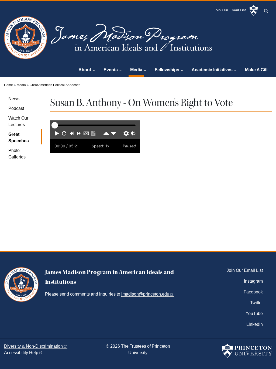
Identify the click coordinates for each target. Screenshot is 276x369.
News (13, 98)
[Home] (109, 39)
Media (137, 69)
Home (8, 85)
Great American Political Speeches (55, 85)
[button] (57, 133)
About (84, 69)
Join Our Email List (230, 10)
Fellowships (167, 69)
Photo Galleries (17, 153)
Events (111, 69)
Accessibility (21, 352)
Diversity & (33, 346)
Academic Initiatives (212, 69)
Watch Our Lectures (18, 121)
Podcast (16, 108)
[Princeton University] (254, 10)
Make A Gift (256, 69)
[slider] (54, 125)
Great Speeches (25, 137)
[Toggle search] (266, 10)
